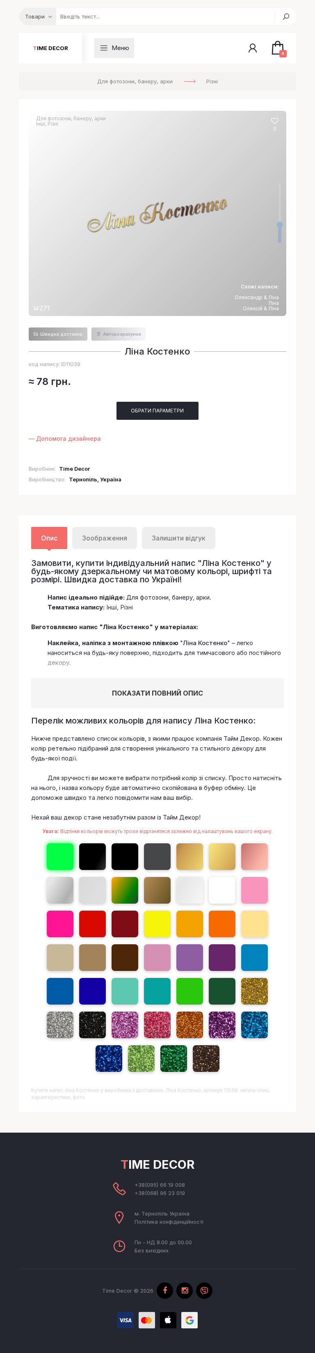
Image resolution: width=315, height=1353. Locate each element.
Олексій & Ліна (261, 308)
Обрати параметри (157, 411)
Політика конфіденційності (169, 1221)
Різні (53, 124)
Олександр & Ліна (257, 297)
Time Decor (50, 48)
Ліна (273, 303)
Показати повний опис (157, 693)
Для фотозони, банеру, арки (71, 118)
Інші (40, 124)
